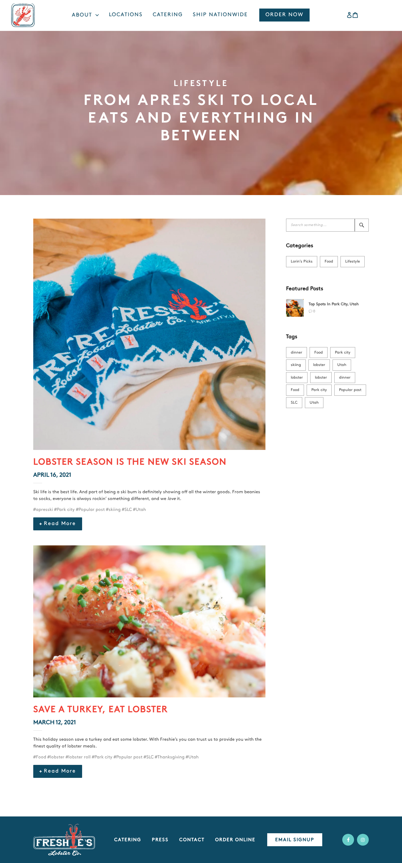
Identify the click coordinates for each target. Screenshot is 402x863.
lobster (319, 365)
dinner (296, 352)
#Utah (139, 510)
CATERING (127, 840)
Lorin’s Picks (302, 261)
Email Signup (294, 840)
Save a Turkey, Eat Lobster (100, 710)
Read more (60, 524)
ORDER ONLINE (235, 840)
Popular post (350, 390)
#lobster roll (78, 757)
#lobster (55, 757)
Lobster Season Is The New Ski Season (130, 462)
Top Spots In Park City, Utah (334, 304)
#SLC (127, 510)
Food (329, 261)
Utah (341, 365)
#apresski (43, 510)
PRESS (160, 840)
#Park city (64, 510)
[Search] (361, 225)
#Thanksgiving (170, 757)
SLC (294, 403)
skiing (296, 365)
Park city (342, 352)
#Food (39, 757)
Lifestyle (352, 261)
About (83, 15)
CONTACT (192, 840)
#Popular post (90, 510)
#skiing (113, 510)
